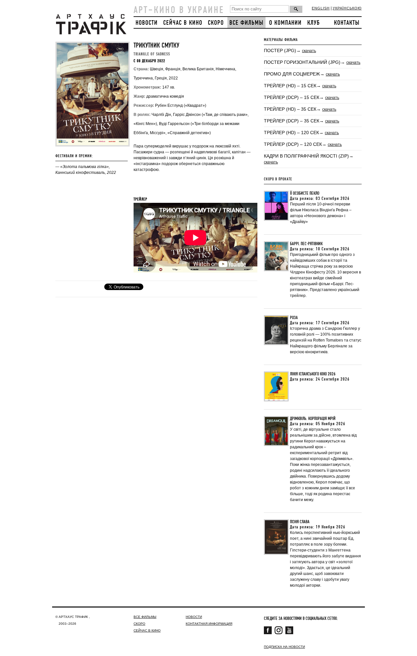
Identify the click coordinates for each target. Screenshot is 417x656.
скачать (309, 51)
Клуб (313, 23)
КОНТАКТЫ (347, 23)
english (321, 8)
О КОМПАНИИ (285, 23)
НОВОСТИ (147, 23)
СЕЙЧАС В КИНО (182, 23)
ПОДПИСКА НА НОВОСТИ (284, 647)
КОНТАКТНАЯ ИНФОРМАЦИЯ (209, 623)
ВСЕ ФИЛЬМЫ (246, 23)
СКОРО (216, 23)
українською (347, 8)
